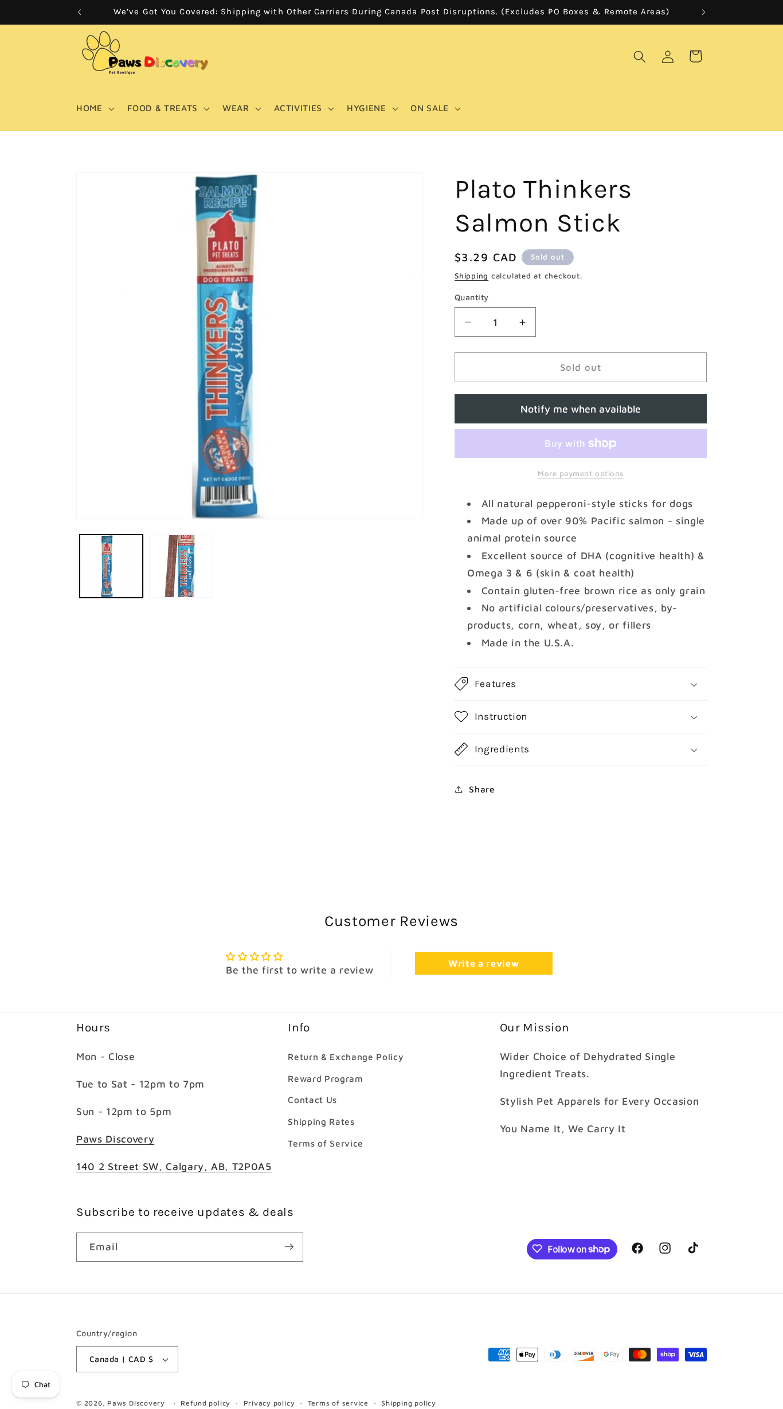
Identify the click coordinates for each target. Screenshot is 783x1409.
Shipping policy (408, 1403)
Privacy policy (269, 1403)
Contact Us (312, 1099)
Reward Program (325, 1078)
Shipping (471, 275)
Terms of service (338, 1403)
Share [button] (482, 789)
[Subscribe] (289, 1247)
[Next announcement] (704, 12)
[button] (94, 108)
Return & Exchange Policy (346, 1056)
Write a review (483, 963)
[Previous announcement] (79, 12)
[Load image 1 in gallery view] (111, 566)
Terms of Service (325, 1142)
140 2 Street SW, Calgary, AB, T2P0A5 (174, 1166)
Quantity (472, 297)
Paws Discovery (115, 1139)
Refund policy (205, 1403)
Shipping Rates (321, 1121)
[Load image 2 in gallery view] (180, 566)
